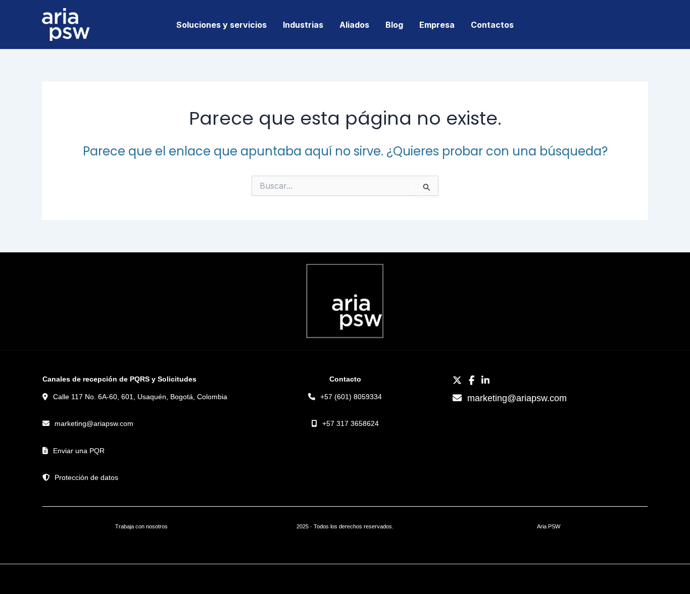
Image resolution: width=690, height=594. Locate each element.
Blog (394, 25)
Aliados (354, 25)
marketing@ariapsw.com (94, 423)
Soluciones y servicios (221, 25)
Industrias (303, 25)
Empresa (437, 25)
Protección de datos (86, 477)
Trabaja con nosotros (141, 526)
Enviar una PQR (79, 451)
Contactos (492, 25)
